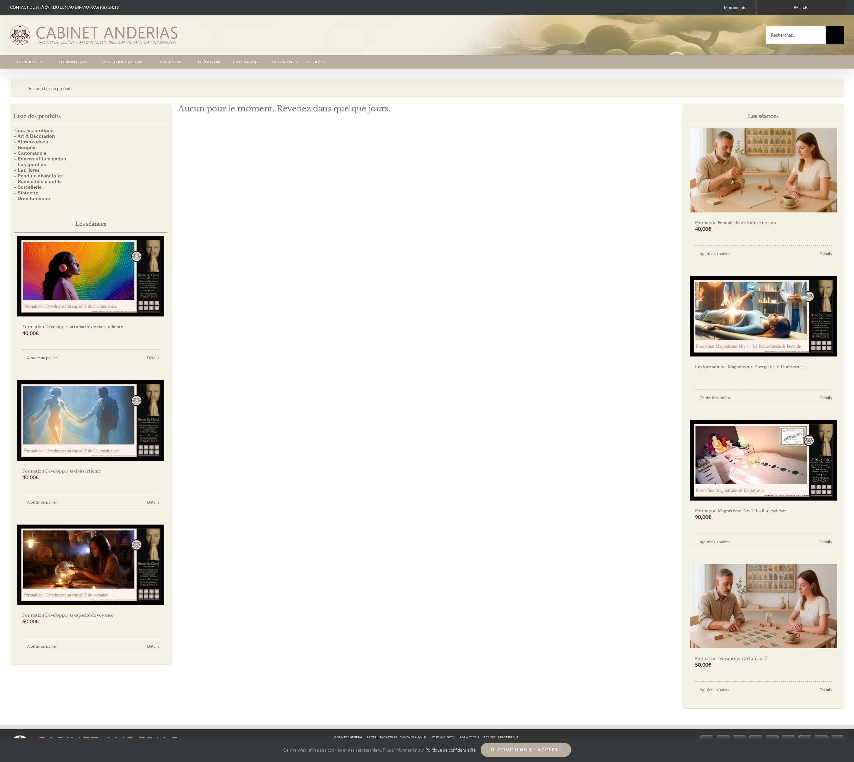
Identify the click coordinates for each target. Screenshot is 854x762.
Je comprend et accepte (525, 749)
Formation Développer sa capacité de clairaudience (72, 326)
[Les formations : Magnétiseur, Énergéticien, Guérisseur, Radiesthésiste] (763, 316)
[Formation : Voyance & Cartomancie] (763, 606)
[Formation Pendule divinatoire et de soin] (763, 170)
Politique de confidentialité (450, 750)
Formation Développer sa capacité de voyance (67, 615)
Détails (153, 357)
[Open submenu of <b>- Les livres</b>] (165, 170)
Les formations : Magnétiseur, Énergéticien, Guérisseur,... (750, 366)
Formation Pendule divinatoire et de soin (735, 222)
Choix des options (715, 397)
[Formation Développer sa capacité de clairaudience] (90, 276)
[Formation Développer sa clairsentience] (90, 420)
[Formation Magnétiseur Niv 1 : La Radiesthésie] (763, 460)
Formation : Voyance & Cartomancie (731, 658)
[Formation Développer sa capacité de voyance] (90, 565)
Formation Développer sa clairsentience (61, 471)
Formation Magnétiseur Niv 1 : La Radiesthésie (740, 510)
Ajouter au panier (42, 357)
